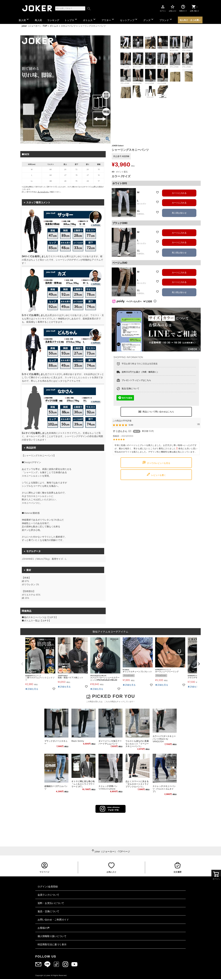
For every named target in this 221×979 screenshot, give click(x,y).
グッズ (148, 19)
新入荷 (24, 19)
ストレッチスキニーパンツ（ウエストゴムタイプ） (164, 789)
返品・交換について (48, 911)
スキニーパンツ (68, 26)
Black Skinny (77, 741)
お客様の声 (44, 927)
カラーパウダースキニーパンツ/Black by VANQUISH (164, 739)
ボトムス (89, 19)
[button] (22, 664)
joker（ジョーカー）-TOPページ (112, 851)
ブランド (166, 19)
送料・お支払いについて (51, 903)
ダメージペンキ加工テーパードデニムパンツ (110, 742)
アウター (108, 19)
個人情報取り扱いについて (52, 936)
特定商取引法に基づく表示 (52, 944)
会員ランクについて (48, 894)
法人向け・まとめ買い (190, 20)
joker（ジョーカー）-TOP (34, 26)
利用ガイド (183, 8)
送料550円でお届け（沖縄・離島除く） (140, 372)
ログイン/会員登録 (48, 886)
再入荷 (38, 20)
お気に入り (172, 8)
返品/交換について (130, 388)
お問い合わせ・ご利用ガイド (53, 919)
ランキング (53, 20)
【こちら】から (43, 192)
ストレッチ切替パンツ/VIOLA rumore (107, 787)
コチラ (52, 617)
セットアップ (129, 19)
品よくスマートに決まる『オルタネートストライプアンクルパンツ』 (137, 784)
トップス (71, 19)
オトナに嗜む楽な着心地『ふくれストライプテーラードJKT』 (83, 784)
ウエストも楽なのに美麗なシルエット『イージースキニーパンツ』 (137, 743)
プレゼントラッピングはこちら (136, 380)
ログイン (163, 8)
